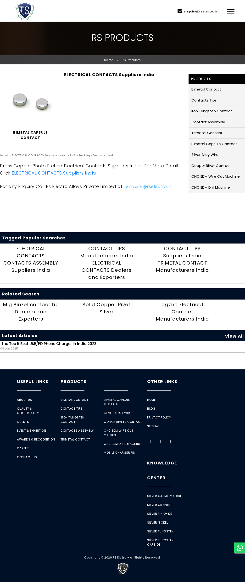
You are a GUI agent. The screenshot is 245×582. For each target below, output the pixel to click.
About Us (24, 400)
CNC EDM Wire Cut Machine (215, 176)
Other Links (162, 381)
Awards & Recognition (36, 439)
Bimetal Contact (206, 89)
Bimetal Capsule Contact (214, 143)
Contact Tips (72, 409)
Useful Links (32, 381)
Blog (151, 409)
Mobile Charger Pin (119, 453)
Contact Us (27, 457)
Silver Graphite (159, 505)
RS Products (131, 60)
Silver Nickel (157, 522)
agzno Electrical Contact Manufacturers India (182, 311)
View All (234, 336)
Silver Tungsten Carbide (160, 542)
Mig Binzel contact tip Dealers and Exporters (31, 311)
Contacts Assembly (77, 431)
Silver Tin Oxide (159, 514)
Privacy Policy (159, 417)
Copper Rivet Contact (211, 165)
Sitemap (153, 426)
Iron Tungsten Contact (211, 110)
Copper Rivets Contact (123, 422)
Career (23, 448)
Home (108, 60)
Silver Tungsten (160, 531)
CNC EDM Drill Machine (210, 187)
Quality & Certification (28, 411)
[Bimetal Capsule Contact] (30, 103)
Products (74, 381)
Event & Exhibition (31, 431)
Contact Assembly (208, 121)
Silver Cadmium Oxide (164, 496)
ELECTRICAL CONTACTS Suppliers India (54, 173)
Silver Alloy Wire (204, 154)
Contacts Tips (204, 100)
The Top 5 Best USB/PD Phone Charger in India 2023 (48, 345)
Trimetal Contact (207, 132)
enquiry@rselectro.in (201, 11)
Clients (23, 422)
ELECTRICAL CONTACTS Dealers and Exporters (106, 270)
